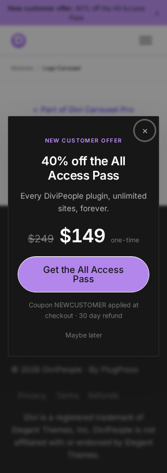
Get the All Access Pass (83, 275)
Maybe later (83, 335)
